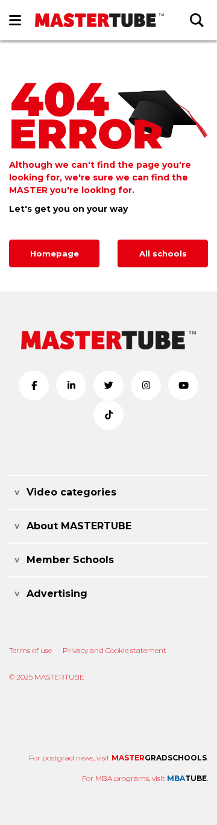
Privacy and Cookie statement (114, 650)
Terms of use (30, 650)
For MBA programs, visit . (145, 778)
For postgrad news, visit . (118, 757)
